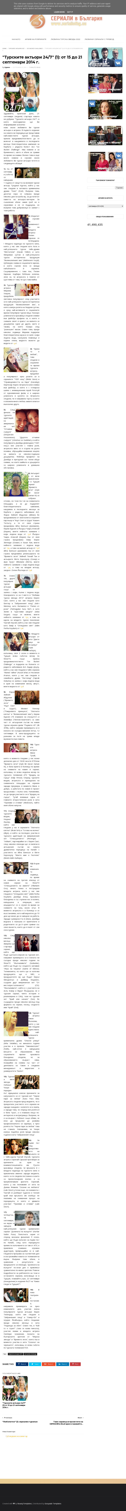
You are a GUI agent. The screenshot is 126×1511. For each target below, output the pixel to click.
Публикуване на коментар (16, 1436)
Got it (70, 12)
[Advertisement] (43, 1458)
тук (14, 343)
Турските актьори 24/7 (16, 48)
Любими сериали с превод (99, 39)
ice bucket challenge (35, 48)
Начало (16, 39)
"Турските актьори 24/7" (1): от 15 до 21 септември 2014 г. (14, 1405)
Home (4, 48)
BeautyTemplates (24, 1503)
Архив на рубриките (35, 39)
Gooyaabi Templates (53, 1503)
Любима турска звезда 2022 (65, 39)
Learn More (59, 12)
